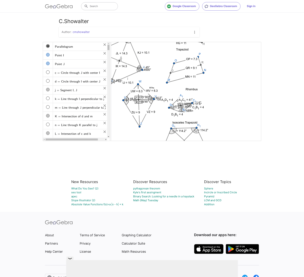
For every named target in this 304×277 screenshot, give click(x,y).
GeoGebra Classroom (223, 6)
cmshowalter (81, 32)
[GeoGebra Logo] (59, 6)
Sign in (251, 6)
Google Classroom (184, 6)
